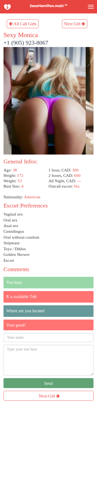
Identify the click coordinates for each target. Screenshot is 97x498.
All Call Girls (24, 24)
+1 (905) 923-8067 (26, 42)
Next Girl (72, 24)
